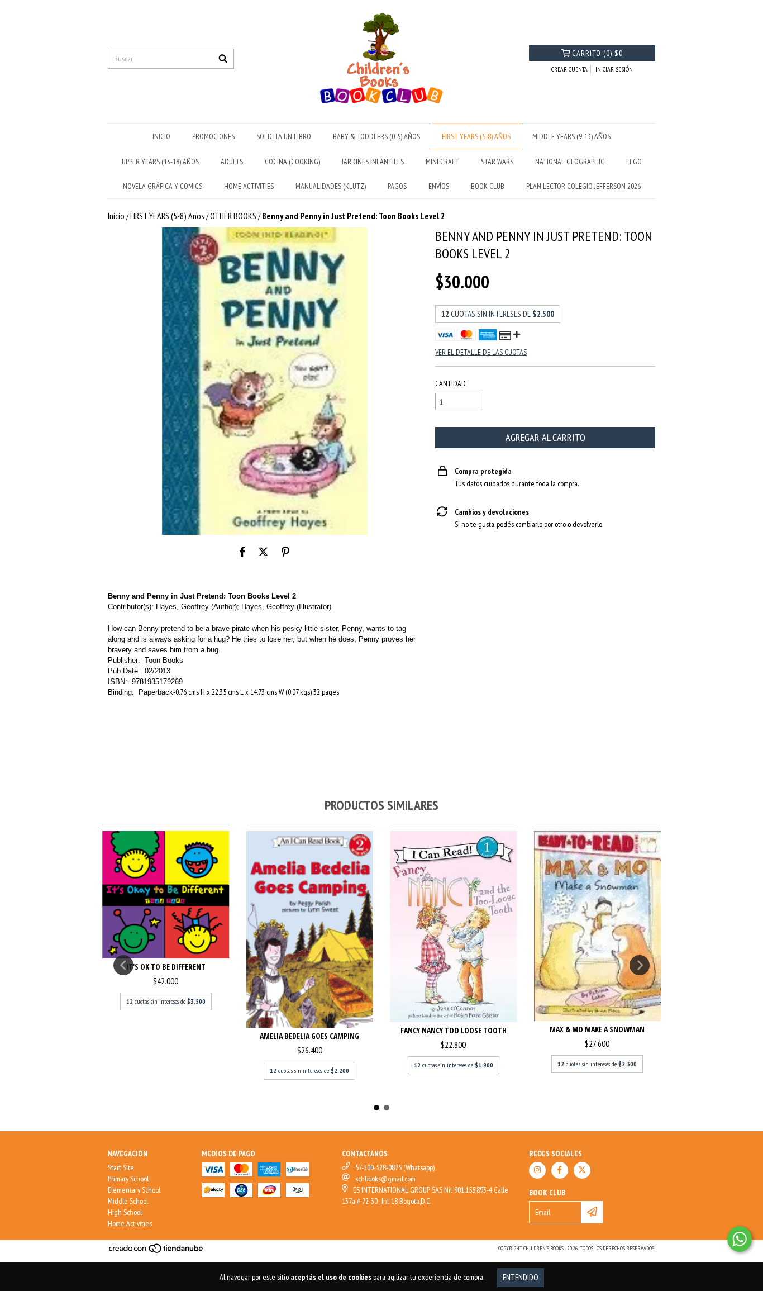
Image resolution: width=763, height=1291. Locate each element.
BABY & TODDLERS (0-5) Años (376, 136)
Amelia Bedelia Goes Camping (309, 1036)
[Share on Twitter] (263, 551)
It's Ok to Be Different (166, 966)
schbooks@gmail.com (385, 1179)
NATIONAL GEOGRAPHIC (569, 161)
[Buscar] (223, 59)
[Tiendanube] (157, 1251)
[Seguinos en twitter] (582, 1170)
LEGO (634, 161)
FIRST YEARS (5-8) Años (476, 136)
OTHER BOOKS (233, 215)
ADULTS (232, 161)
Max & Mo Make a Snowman (597, 1029)
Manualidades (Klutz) (330, 186)
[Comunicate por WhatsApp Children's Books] (739, 1239)
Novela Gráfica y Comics (162, 186)
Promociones (213, 136)
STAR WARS (497, 161)
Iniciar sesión (614, 69)
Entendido (520, 1277)
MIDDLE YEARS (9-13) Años (571, 136)
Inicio (116, 215)
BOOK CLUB (487, 186)
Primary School (128, 1179)
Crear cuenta (569, 69)
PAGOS (397, 186)
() (597, 53)
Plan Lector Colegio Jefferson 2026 (583, 186)
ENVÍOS (438, 186)
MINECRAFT (442, 161)
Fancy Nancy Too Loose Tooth (453, 1030)
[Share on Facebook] (242, 551)
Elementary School (134, 1190)
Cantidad (450, 383)
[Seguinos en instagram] (537, 1170)
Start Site (121, 1167)
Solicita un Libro (283, 136)
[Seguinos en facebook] (559, 1170)
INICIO (161, 136)
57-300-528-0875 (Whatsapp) (395, 1167)
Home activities (249, 186)
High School (125, 1212)
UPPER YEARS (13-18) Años (160, 161)
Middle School (128, 1201)
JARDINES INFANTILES (373, 161)
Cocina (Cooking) (292, 161)
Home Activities (130, 1223)
